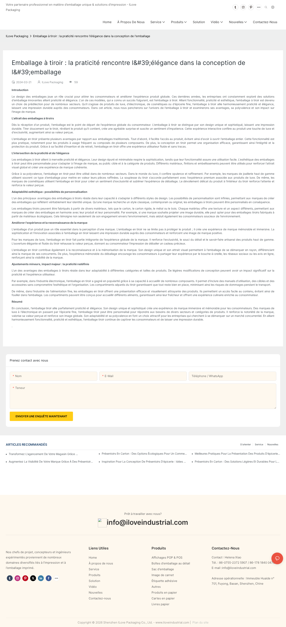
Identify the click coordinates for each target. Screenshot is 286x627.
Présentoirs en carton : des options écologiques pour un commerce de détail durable (144, 453)
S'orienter (245, 444)
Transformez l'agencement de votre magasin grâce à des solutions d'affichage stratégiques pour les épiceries (44, 454)
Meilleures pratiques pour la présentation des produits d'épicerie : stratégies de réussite (237, 453)
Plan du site (200, 622)
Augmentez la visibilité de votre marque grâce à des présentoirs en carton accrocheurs (51, 461)
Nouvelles (272, 444)
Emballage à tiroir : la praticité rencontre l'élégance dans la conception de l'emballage (91, 36)
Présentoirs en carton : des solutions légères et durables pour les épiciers (237, 461)
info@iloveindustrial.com (147, 522)
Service (259, 444)
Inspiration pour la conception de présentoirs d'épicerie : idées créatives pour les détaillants (144, 461)
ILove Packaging (17, 36)
